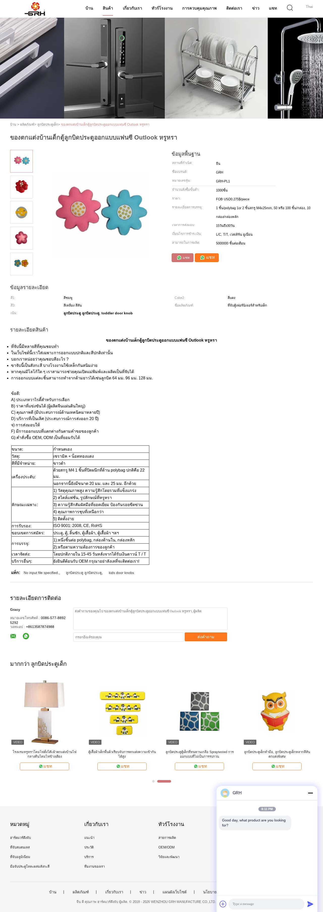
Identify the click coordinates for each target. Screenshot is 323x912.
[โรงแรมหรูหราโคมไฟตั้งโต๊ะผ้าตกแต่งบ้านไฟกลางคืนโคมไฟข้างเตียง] (44, 711)
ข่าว (255, 8)
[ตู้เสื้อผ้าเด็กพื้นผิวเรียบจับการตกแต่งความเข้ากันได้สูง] (122, 711)
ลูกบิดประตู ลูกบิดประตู (84, 573)
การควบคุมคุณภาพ (199, 8)
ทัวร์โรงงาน (162, 8)
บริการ (89, 857)
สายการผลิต (167, 838)
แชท (273, 8)
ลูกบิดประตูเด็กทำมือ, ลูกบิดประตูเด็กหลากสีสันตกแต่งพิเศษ (277, 754)
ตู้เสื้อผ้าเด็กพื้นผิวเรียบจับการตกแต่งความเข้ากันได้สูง (122, 754)
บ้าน (89, 8)
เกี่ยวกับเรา (132, 8)
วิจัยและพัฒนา (168, 857)
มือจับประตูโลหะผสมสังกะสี (29, 866)
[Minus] (310, 793)
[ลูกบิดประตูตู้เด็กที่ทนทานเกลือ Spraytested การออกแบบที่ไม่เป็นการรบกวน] (199, 711)
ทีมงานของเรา (94, 866)
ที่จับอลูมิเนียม (20, 857)
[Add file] (223, 903)
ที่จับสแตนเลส (20, 847)
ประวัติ (89, 847)
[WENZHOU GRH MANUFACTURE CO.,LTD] (34, 9)
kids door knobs (121, 573)
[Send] (310, 903)
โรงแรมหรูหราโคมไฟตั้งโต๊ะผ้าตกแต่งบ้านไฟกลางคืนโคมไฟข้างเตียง (44, 754)
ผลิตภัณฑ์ (81, 892)
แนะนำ (89, 838)
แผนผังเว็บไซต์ (175, 892)
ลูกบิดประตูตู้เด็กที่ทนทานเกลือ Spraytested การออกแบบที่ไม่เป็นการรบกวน (200, 754)
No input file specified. (41, 573)
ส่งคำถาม (205, 637)
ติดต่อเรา (234, 8)
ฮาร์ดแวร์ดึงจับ (20, 838)
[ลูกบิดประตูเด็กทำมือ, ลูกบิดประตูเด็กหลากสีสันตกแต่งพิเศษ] (277, 711)
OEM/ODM (166, 847)
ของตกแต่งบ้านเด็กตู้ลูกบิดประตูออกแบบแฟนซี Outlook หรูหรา (105, 124)
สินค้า (108, 8)
